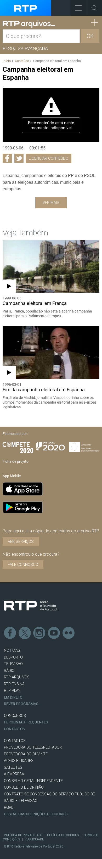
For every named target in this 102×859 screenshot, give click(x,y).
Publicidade (34, 839)
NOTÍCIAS (12, 650)
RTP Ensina (14, 684)
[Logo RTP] (30, 606)
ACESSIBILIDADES (18, 760)
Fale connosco (23, 564)
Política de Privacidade (23, 835)
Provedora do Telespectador (33, 747)
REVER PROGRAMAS (21, 704)
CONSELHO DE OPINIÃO (24, 787)
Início (7, 61)
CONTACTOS (15, 741)
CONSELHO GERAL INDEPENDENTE (33, 781)
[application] (51, 115)
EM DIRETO (13, 697)
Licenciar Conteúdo (48, 158)
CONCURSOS (15, 715)
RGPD (9, 807)
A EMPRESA (14, 774)
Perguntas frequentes (26, 722)
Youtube (54, 633)
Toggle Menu (78, 8)
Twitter (25, 633)
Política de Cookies (63, 835)
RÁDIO (9, 670)
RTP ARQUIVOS (17, 677)
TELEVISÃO (13, 664)
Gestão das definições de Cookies (35, 814)
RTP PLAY (12, 690)
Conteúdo (22, 61)
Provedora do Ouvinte (26, 754)
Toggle (94, 8)
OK (90, 36)
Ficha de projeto (16, 461)
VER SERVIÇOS (21, 541)
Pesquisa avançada (25, 48)
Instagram (39, 633)
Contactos (14, 729)
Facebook (10, 633)
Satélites (13, 767)
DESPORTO (13, 657)
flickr (69, 633)
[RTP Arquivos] (29, 24)
